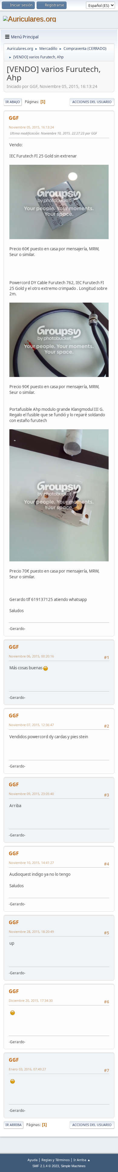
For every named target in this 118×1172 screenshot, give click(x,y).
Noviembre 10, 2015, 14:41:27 (31, 862)
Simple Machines (73, 1166)
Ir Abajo (12, 101)
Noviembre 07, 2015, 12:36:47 (31, 724)
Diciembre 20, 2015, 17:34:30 (31, 1000)
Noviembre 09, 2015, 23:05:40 (31, 793)
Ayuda (33, 1159)
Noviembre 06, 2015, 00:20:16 (31, 656)
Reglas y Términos (55, 1159)
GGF (14, 118)
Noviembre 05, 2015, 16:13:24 (31, 127)
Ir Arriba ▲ (82, 1159)
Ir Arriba (13, 1124)
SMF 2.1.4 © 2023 (45, 1166)
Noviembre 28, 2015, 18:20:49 (31, 931)
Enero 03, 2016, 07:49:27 (27, 1069)
